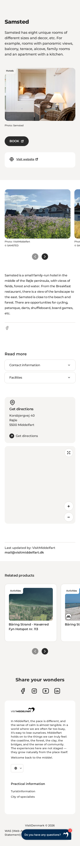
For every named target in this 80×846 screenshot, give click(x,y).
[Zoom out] (68, 517)
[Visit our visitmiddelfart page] (22, 691)
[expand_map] (68, 452)
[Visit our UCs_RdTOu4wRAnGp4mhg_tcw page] (45, 691)
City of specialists (23, 796)
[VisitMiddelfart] (23, 710)
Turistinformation (23, 791)
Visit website (25, 159)
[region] (40, 485)
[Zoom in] (68, 506)
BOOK (14, 141)
